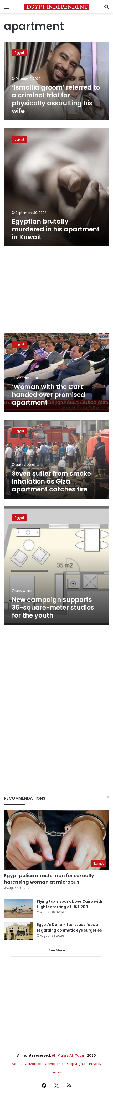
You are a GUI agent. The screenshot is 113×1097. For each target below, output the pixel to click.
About (17, 1063)
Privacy (95, 1063)
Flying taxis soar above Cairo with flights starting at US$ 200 (69, 904)
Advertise (33, 1063)
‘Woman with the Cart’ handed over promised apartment (48, 394)
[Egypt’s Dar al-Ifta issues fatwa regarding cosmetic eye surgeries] (18, 930)
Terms (56, 1072)
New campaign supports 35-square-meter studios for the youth (53, 607)
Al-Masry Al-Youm (68, 1055)
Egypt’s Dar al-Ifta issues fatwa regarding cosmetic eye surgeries (69, 927)
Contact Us (54, 1063)
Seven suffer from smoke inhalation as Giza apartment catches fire (51, 481)
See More (56, 950)
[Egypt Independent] (56, 7)
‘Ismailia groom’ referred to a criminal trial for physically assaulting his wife (56, 99)
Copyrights (76, 1063)
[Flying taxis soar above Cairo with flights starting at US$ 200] (18, 908)
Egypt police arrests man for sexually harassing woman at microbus (49, 878)
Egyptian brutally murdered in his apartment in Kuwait (56, 229)
